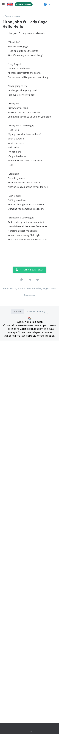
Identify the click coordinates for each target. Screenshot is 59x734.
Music (13, 288)
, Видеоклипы (48, 288)
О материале (29, 295)
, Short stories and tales (28, 288)
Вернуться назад (13, 16)
